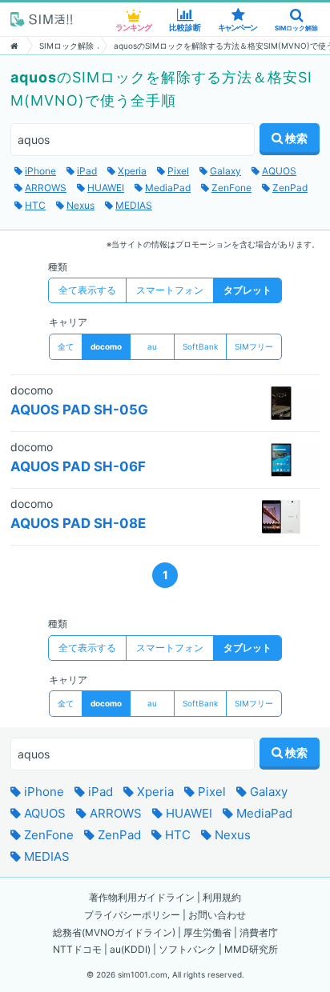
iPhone (42, 791)
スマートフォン (169, 290)
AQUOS (43, 813)
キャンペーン (237, 27)
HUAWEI (187, 813)
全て (66, 346)
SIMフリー (254, 346)
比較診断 (185, 27)
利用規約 (222, 897)
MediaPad (262, 813)
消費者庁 (258, 932)
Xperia (154, 791)
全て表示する (87, 290)
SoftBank (200, 346)
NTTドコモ (77, 949)
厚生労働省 (207, 932)
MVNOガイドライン (128, 932)
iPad (99, 791)
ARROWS (114, 813)
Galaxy (267, 791)
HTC (176, 834)
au (152, 346)
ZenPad (118, 834)
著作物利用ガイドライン (142, 897)
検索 (295, 138)
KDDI (135, 949)
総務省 (67, 932)
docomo (106, 346)
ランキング (133, 27)
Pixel (210, 791)
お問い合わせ (217, 915)
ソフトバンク (187, 949)
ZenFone (47, 834)
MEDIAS (45, 856)
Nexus (231, 834)
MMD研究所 (251, 949)
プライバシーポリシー (132, 915)
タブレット (247, 290)
